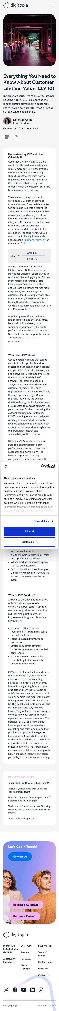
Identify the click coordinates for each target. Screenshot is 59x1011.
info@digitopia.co (12, 1005)
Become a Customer (25, 904)
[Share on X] (17, 137)
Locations (43, 968)
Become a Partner (24, 916)
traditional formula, (34, 239)
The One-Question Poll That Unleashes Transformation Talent (27, 790)
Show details (41, 521)
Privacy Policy (45, 945)
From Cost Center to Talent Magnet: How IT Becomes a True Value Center (29, 799)
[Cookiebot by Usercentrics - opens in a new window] (41, 466)
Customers (26, 945)
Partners (25, 952)
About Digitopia (25, 967)
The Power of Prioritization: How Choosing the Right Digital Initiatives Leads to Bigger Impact (29, 809)
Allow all (29, 531)
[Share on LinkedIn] (7, 137)
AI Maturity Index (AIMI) (9, 960)
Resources (26, 958)
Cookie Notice (45, 962)
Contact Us (20, 856)
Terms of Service (42, 954)
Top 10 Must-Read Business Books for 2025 (29, 782)
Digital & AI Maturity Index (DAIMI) (10, 949)
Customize (27, 542)
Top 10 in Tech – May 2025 (21, 818)
